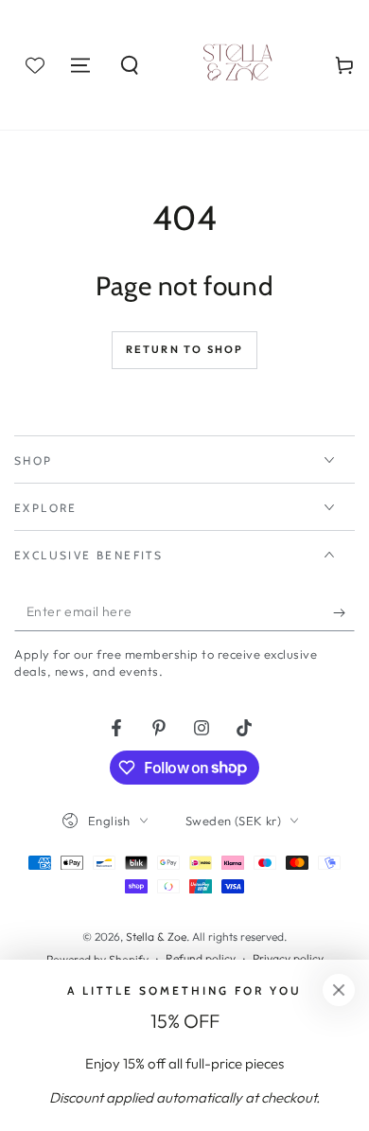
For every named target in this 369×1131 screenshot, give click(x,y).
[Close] (339, 990)
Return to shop (185, 349)
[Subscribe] (344, 612)
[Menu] (80, 65)
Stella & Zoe (156, 936)
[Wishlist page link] (35, 65)
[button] (129, 65)
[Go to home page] (237, 65)
